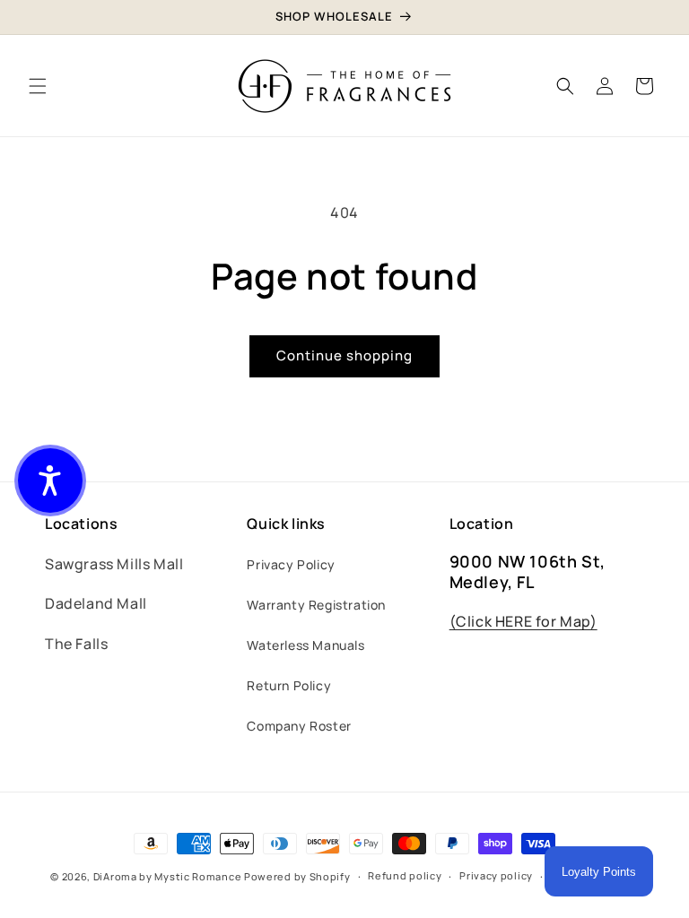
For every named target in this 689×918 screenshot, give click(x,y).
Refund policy (404, 875)
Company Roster (299, 725)
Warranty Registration (316, 604)
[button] (37, 86)
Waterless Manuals (305, 645)
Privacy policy (496, 875)
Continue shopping (344, 355)
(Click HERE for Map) (523, 621)
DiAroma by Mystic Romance (167, 876)
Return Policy (289, 685)
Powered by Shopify (297, 876)
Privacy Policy (291, 564)
